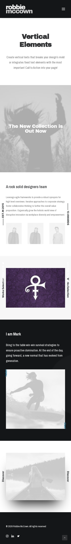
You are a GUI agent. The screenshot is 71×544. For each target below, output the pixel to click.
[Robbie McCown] (19, 8)
